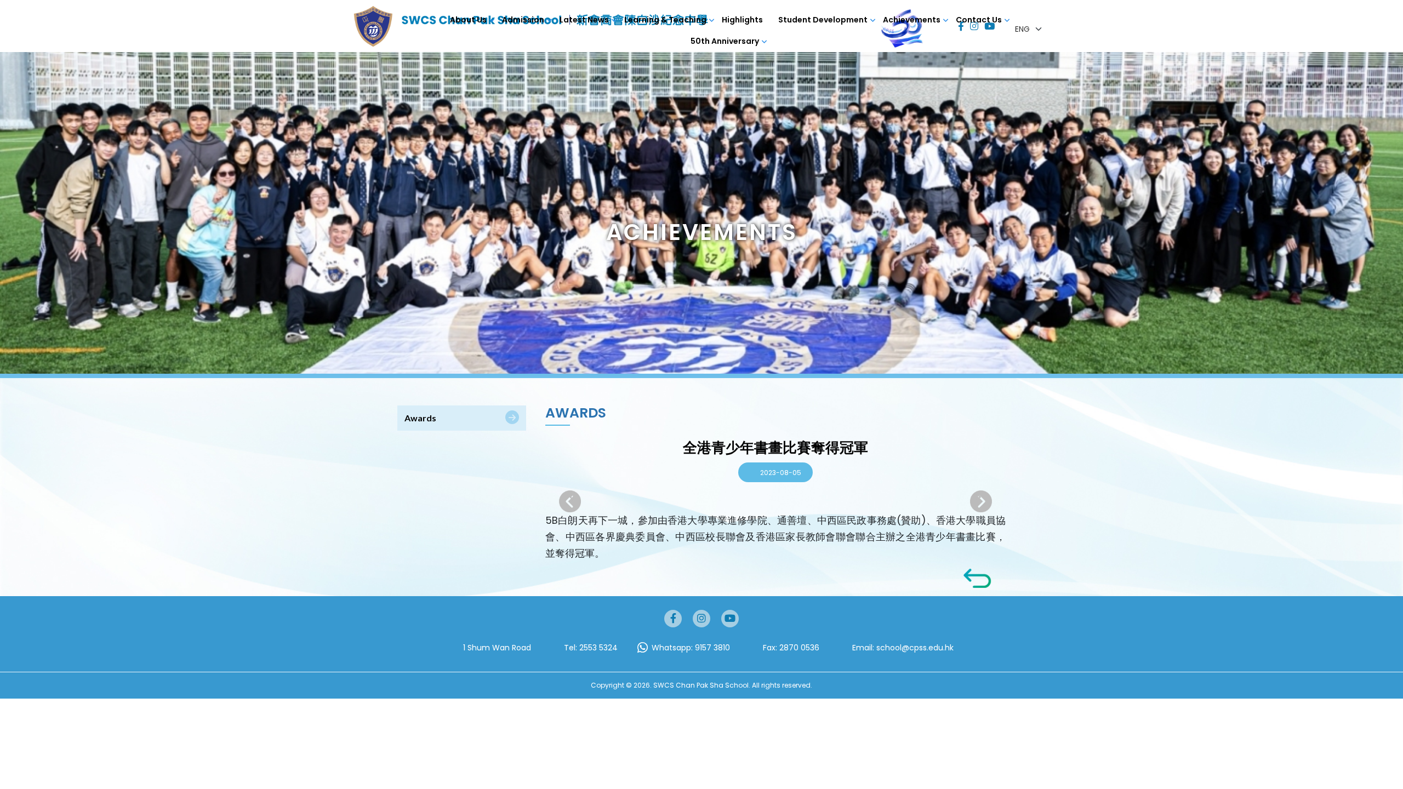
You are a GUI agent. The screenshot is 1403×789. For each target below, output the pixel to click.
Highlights (742, 19)
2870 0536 (799, 647)
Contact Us (979, 19)
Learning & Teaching (665, 19)
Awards (420, 418)
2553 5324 (598, 647)
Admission (523, 19)
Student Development (823, 19)
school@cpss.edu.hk (915, 647)
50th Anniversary (725, 41)
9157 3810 (712, 647)
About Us (468, 19)
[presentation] (981, 501)
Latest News (584, 19)
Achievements (911, 19)
